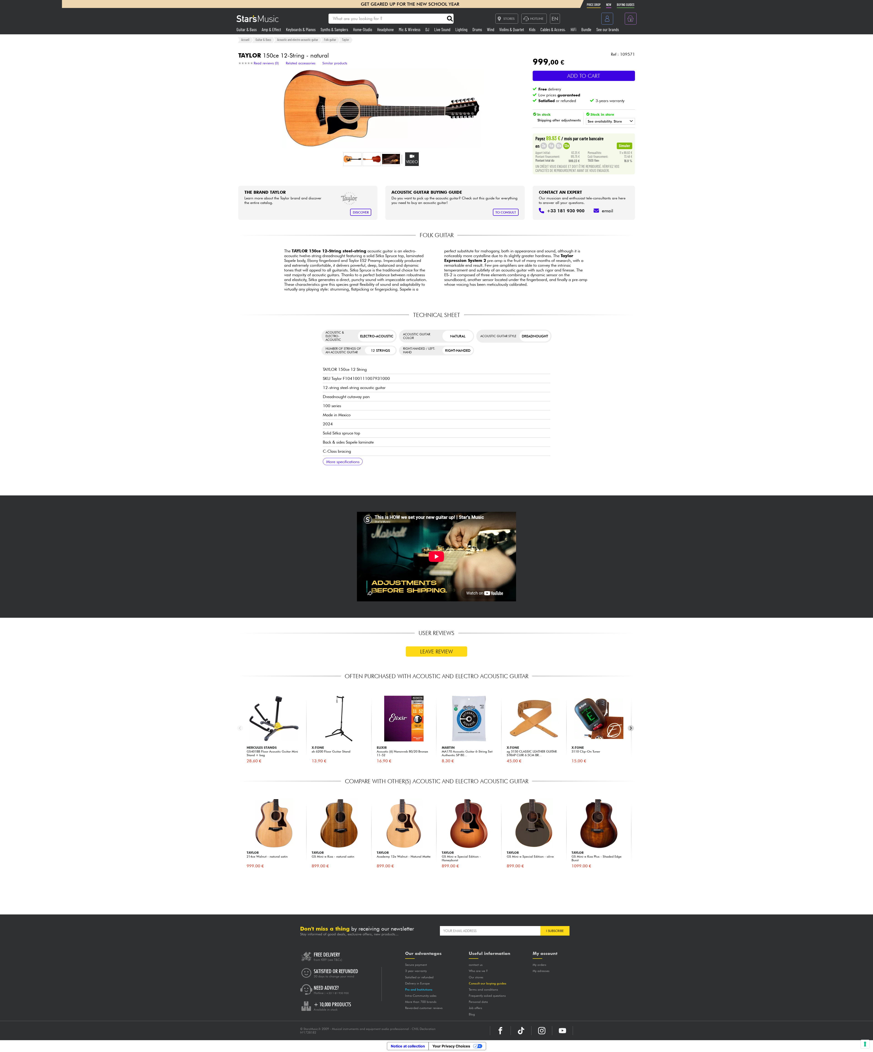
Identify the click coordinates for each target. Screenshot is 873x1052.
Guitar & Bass (247, 29)
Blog (472, 1014)
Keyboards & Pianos (301, 29)
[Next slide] (631, 728)
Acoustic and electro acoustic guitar (297, 40)
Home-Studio (363, 29)
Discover (361, 212)
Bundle (586, 29)
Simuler (624, 145)
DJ (427, 29)
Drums (477, 29)
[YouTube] (562, 1031)
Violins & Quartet (512, 29)
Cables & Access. (553, 29)
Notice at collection (408, 1046)
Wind (491, 29)
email (607, 210)
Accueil (245, 40)
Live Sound (442, 29)
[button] (352, 159)
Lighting (461, 29)
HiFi (574, 29)
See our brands (607, 29)
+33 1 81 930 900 (337, 993)
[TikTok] (521, 1031)
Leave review (436, 651)
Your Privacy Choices (451, 1046)
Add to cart (583, 76)
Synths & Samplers (335, 29)
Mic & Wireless (410, 29)
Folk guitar (330, 40)
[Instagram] (542, 1031)
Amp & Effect (272, 29)
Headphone (386, 29)
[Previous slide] (240, 728)
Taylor (345, 40)
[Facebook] (500, 1031)
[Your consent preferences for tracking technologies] (865, 1044)
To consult (505, 212)
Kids (532, 29)
